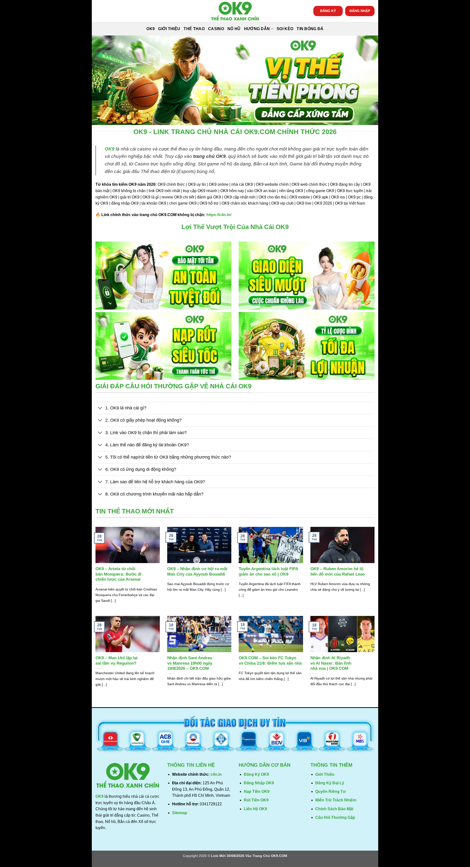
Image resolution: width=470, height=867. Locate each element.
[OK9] (235, 11)
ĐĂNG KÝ (328, 11)
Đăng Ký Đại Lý (329, 783)
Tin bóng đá (310, 29)
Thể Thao (194, 29)
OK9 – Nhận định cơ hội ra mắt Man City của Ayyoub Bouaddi (197, 571)
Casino (216, 29)
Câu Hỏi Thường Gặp (335, 817)
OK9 (150, 29)
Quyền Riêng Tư (330, 791)
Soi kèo (285, 29)
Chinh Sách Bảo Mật (334, 809)
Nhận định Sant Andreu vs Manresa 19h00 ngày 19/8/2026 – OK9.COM (189, 663)
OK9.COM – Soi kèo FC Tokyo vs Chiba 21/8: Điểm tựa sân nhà (270, 661)
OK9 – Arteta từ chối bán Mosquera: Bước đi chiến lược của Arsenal (118, 574)
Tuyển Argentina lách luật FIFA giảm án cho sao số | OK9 (268, 571)
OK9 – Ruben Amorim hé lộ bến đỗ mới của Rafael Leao (337, 571)
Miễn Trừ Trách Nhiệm (335, 800)
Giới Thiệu (169, 29)
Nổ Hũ (234, 29)
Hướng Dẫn (257, 29)
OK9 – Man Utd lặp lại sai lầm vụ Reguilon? (116, 661)
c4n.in (216, 774)
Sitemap (179, 813)
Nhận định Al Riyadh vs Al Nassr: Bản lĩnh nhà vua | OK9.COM (330, 663)
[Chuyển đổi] (100, 408)
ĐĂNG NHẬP (360, 11)
